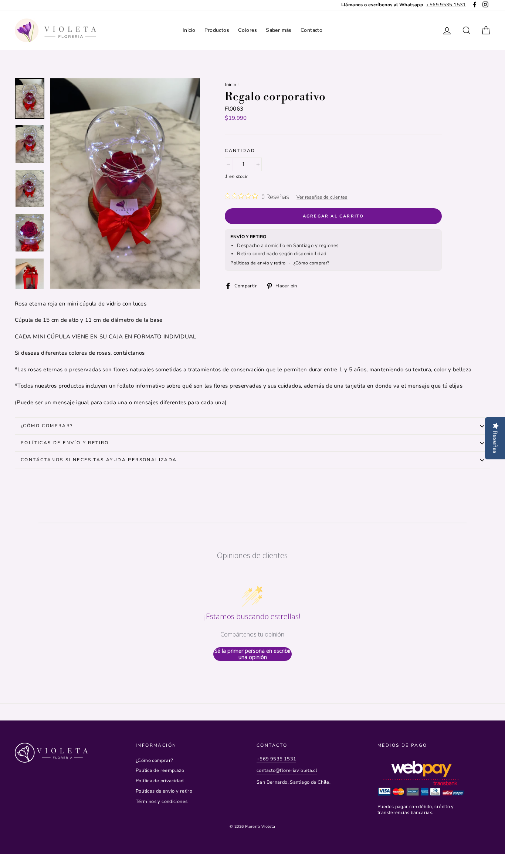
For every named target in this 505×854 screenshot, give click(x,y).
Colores (247, 30)
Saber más (278, 30)
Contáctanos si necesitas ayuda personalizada (99, 460)
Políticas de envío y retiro (257, 263)
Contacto (311, 30)
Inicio (189, 30)
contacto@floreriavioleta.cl (287, 770)
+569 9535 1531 (276, 759)
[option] (403, 5)
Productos (216, 30)
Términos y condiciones (161, 801)
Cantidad (240, 150)
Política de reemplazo (160, 770)
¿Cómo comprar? (311, 263)
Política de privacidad (159, 780)
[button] (125, 183)
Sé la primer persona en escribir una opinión (252, 654)
